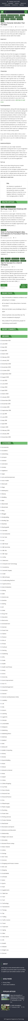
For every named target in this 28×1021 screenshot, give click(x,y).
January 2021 (5, 360)
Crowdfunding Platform (8, 580)
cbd (2, 258)
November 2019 (6, 404)
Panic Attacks (5, 790)
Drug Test (4, 614)
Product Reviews (6, 820)
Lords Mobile (5, 723)
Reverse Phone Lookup (8, 843)
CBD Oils (22, 258)
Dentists (4, 600)
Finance (4, 637)
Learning (4, 713)
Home (3, 673)
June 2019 (4, 417)
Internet (7, 19)
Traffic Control (6, 920)
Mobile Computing (7, 750)
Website (4, 946)
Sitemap (22, 5)
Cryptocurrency (6, 584)
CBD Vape (4, 554)
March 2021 (5, 354)
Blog (3, 510)
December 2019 (6, 400)
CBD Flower (7, 258)
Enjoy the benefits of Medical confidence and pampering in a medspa (14, 299)
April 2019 (4, 424)
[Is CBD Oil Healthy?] (5, 1007)
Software (4, 877)
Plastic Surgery (6, 807)
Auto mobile (5, 480)
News (3, 773)
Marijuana (4, 727)
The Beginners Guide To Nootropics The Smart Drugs (5, 285)
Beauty (4, 494)
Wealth (4, 943)
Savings (4, 853)
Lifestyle (4, 720)
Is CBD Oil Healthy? (15, 1005)
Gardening (5, 653)
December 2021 (6, 340)
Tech (3, 900)
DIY (3, 607)
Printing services (6, 817)
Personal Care (6, 793)
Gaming (4, 650)
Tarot (3, 897)
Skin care (4, 867)
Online (4, 780)
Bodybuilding (5, 517)
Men (3, 743)
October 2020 (6, 370)
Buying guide (5, 527)
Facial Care (5, 630)
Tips (3, 913)
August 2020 (5, 377)
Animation (3, 15)
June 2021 (4, 344)
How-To (4, 683)
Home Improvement (10, 206)
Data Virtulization (6, 587)
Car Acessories (6, 534)
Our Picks (4, 787)
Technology (20, 19)
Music (3, 763)
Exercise (4, 627)
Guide (2, 19)
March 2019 (5, 427)
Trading (4, 916)
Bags (3, 487)
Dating (4, 590)
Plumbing (4, 810)
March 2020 (5, 394)
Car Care (4, 537)
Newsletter (10, 3)
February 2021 (5, 357)
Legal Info (4, 717)
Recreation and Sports (8, 827)
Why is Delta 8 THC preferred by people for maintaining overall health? (13, 322)
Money (4, 753)
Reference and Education (9, 830)
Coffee (4, 557)
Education (5, 617)
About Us (4, 3)
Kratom (4, 710)
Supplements (5, 890)
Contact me (15, 5)
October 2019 (5, 407)
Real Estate (5, 823)
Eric (13, 27)
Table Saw (5, 893)
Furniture (4, 647)
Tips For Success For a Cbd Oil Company (11, 264)
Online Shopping (6, 783)
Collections (5, 560)
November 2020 (6, 367)
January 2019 (5, 434)
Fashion (4, 633)
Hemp (3, 670)
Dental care (5, 597)
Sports (4, 883)
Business (22, 15)
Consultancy (5, 567)
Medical (4, 740)
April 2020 (4, 390)
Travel (3, 923)
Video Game (5, 936)
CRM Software (6, 577)
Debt (3, 594)
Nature (4, 767)
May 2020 (4, 387)
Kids (3, 707)
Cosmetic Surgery (7, 570)
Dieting (4, 604)
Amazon (4, 457)
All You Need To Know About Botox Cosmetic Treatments (14, 305)
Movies (4, 757)
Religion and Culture (7, 837)
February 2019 (5, 430)
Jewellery (4, 700)
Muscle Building (6, 760)
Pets (3, 800)
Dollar (3, 610)
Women (4, 953)
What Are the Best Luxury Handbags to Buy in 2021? (14, 310)
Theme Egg (21, 1019)
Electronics (5, 620)
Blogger (4, 514)
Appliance (4, 470)
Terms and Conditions (9, 984)
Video (2, 21)
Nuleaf (4, 777)
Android (4, 460)
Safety (4, 850)
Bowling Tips (5, 520)
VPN (3, 940)
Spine (3, 880)
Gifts (3, 657)
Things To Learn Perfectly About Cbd (24, 285)
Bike (3, 500)
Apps (3, 474)
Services (4, 860)
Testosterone (5, 906)
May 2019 (4, 420)
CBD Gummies (15, 258)
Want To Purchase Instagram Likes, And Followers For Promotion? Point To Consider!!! (14, 234)
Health (7, 260)
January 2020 (5, 397)
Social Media (5, 873)
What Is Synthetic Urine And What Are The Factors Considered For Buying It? (13, 316)
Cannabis (4, 530)
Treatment (23, 260)
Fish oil (4, 640)
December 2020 (6, 364)
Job (3, 703)
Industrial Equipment (7, 687)
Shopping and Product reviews (10, 863)
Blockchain (5, 507)
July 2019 (4, 414)
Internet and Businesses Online (10, 697)
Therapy (4, 910)
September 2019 (6, 410)
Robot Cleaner (6, 847)
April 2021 (4, 350)
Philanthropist (5, 803)
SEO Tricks (5, 857)
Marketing (13, 19)
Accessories (5, 447)
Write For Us (23, 3)
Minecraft (4, 747)
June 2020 (5, 384)
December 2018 (6, 437)
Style (3, 887)
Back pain (4, 484)
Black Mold (5, 504)
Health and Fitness (14, 260)
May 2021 (4, 347)
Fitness (4, 643)
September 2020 (6, 374)
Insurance (4, 690)
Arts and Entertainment (13, 15)
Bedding (4, 497)
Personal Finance (6, 797)
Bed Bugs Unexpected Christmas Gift (14, 209)
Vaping (4, 930)
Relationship (5, 833)
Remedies (4, 840)
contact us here (20, 971)
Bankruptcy (5, 490)
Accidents (5, 450)
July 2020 (4, 380)
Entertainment (19, 17)
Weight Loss (5, 950)
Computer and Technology (7, 17)
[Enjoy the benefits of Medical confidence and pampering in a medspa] (5, 997)
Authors (17, 3)
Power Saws (5, 813)
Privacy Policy (6, 982)
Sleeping (4, 870)
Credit (3, 574)
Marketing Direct (6, 733)
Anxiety (4, 467)
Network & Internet (7, 770)
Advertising (7, 5)
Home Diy (4, 677)
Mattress (4, 737)
